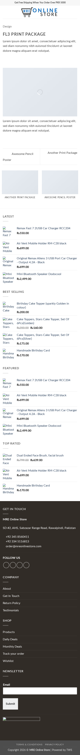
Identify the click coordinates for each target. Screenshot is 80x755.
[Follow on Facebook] (6, 565)
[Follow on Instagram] (13, 565)
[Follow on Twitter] (20, 565)
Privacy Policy (54, 744)
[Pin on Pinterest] (23, 59)
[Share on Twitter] (14, 59)
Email (6, 684)
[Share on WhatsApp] (5, 59)
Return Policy (11, 603)
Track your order (13, 653)
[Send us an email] (26, 565)
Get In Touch (11, 596)
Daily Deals (10, 639)
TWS (69, 750)
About (7, 588)
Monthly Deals (12, 646)
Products (9, 632)
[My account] (69, 12)
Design (7, 26)
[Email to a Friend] (18, 59)
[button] (5, 12)
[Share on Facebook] (9, 59)
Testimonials (11, 610)
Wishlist (8, 661)
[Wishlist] (63, 12)
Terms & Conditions (29, 744)
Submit (10, 703)
